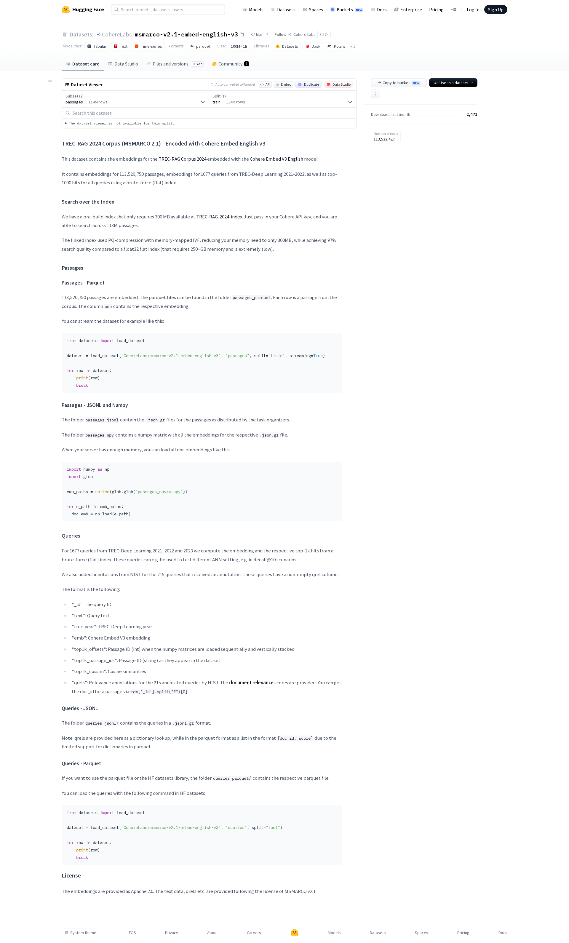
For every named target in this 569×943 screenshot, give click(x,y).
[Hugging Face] (294, 932)
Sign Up (496, 9)
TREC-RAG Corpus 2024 (182, 159)
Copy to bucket (401, 82)
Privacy (171, 932)
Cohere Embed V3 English (276, 159)
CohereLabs (117, 34)
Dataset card (86, 64)
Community (232, 64)
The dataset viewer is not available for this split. (122, 123)
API (268, 84)
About (212, 932)
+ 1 (352, 46)
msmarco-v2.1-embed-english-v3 (186, 34)
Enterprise (411, 9)
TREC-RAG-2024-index (219, 216)
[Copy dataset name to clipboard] (242, 34)
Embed (286, 84)
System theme (83, 932)
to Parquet (235, 84)
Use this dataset (454, 82)
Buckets (349, 9)
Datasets (286, 9)
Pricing (436, 9)
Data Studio (126, 64)
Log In (473, 9)
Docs (382, 9)
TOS (132, 932)
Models (256, 9)
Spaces (316, 9)
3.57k (324, 34)
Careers (254, 932)
